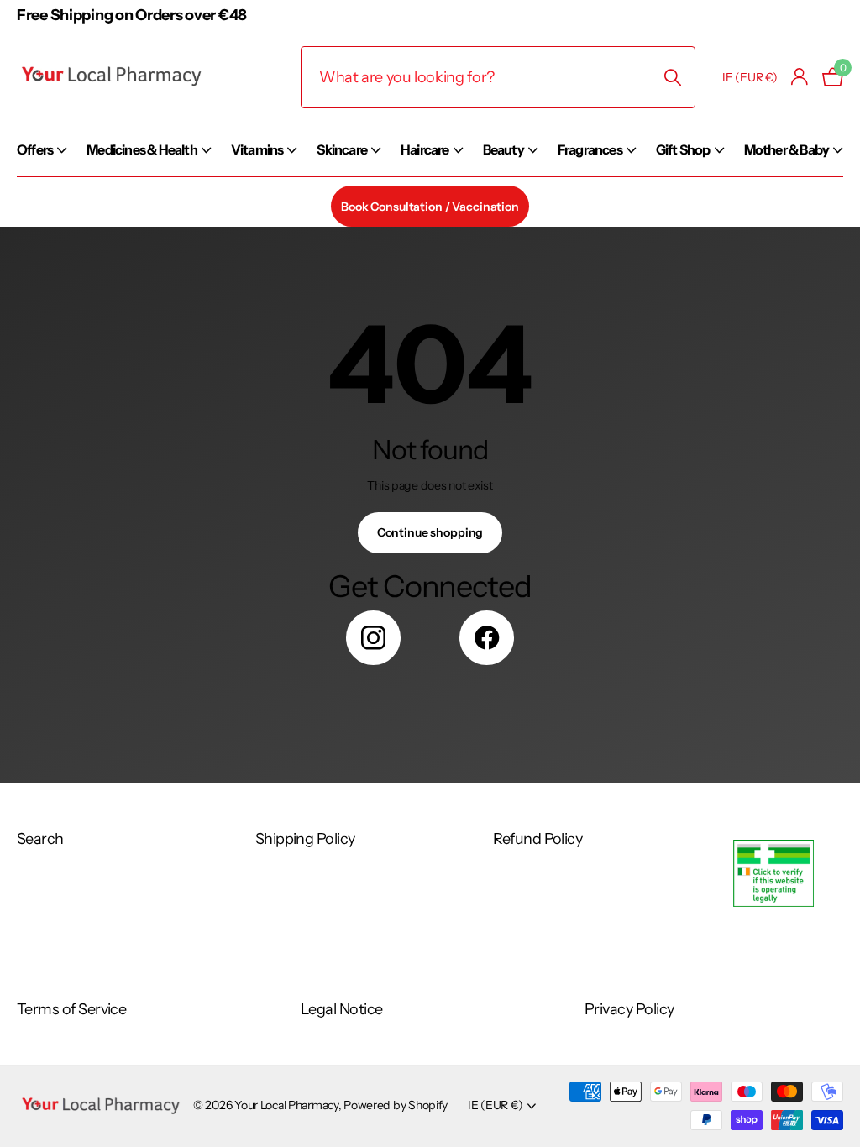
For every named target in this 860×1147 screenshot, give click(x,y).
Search (40, 839)
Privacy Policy (629, 1009)
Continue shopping (430, 532)
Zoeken (672, 77)
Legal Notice (342, 1009)
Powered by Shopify (395, 1105)
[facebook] (486, 637)
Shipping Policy (305, 839)
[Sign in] (800, 77)
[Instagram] (373, 637)
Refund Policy (537, 839)
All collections (41, 167)
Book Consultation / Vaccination (430, 206)
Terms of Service (71, 1009)
